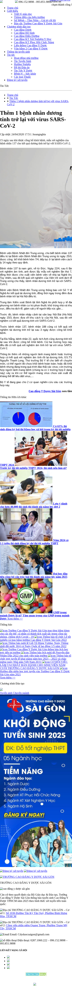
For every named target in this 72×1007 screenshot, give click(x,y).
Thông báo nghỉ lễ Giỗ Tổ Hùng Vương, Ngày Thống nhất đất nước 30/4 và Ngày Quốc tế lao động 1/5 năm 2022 (34, 645)
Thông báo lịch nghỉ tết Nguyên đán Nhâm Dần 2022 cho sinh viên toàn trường (34, 654)
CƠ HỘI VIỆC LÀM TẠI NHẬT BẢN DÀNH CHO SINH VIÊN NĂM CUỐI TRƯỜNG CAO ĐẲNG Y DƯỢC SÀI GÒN (34, 665)
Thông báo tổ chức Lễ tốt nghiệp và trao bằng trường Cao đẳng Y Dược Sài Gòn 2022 (35, 638)
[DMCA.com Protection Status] (36, 975)
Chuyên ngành (21, 692)
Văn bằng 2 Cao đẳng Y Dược (31, 48)
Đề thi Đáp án (22, 67)
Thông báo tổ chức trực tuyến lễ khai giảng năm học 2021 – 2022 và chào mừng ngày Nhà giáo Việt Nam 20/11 (35, 658)
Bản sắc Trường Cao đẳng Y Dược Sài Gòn (38, 23)
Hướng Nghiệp (22, 64)
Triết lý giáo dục (23, 14)
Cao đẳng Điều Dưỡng (26, 36)
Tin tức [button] (11, 54)
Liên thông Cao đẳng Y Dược (30, 45)
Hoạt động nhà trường (26, 57)
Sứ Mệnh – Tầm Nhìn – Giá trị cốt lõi (35, 20)
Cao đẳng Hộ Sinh (24, 32)
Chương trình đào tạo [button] (19, 26)
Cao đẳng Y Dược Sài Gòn (45, 391)
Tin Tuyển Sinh (22, 61)
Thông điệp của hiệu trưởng (29, 17)
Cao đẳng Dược (23, 29)
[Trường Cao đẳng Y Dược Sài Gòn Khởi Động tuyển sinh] (36, 781)
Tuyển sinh (6, 692)
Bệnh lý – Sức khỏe (25, 73)
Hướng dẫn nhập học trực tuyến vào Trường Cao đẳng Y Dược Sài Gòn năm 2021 (35, 673)
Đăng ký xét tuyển (17, 79)
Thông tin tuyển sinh (18, 51)
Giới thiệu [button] (12, 10)
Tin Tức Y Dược (23, 70)
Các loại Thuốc (22, 76)
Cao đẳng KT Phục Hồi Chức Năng (34, 42)
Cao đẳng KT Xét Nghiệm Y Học (32, 39)
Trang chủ (12, 7)
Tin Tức (13, 98)
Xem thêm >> (15, 618)
